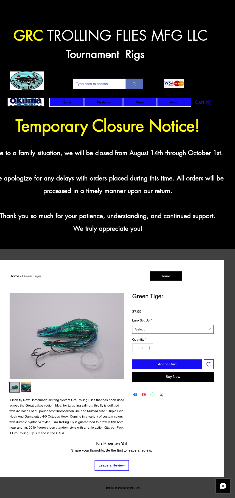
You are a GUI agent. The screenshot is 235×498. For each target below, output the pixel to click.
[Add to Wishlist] (209, 364)
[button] (103, 102)
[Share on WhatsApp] (152, 394)
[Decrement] (136, 348)
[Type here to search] (134, 84)
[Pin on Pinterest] (144, 394)
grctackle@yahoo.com (129, 487)
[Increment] (150, 348)
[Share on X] (161, 394)
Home (14, 276)
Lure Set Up (142, 320)
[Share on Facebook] (135, 394)
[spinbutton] (143, 348)
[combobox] (173, 329)
